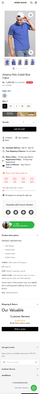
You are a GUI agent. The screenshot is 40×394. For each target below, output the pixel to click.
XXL (28, 106)
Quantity (5, 122)
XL (22, 106)
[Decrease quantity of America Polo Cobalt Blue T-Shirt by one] (13, 122)
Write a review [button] (20, 329)
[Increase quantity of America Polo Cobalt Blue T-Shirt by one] (33, 122)
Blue (4, 96)
